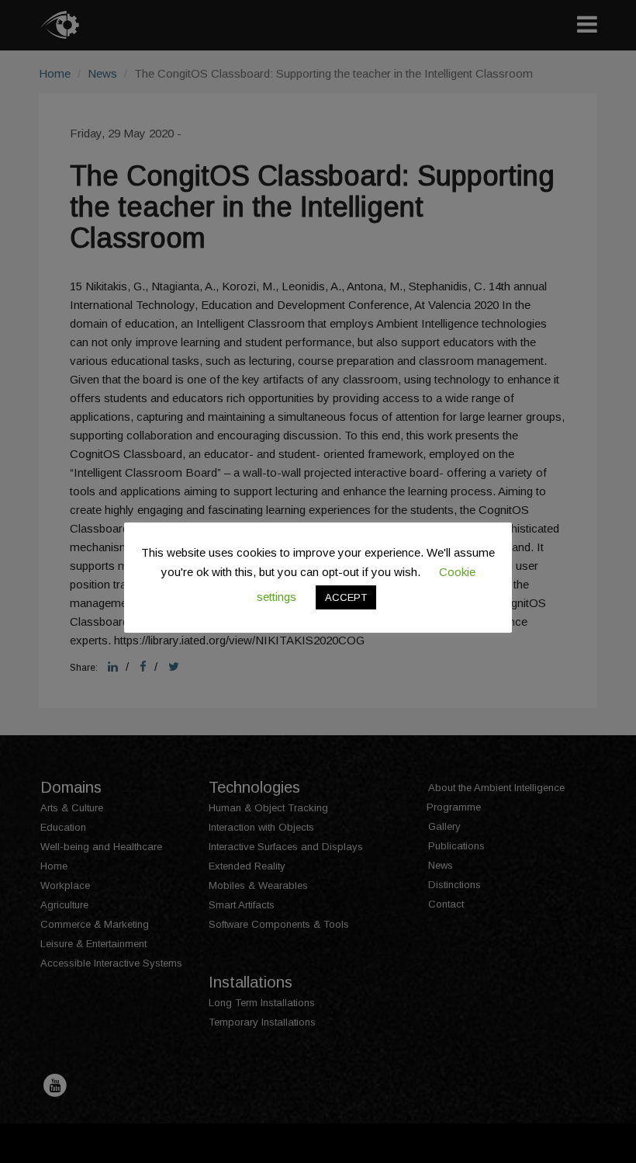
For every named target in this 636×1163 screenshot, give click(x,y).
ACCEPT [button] (346, 597)
